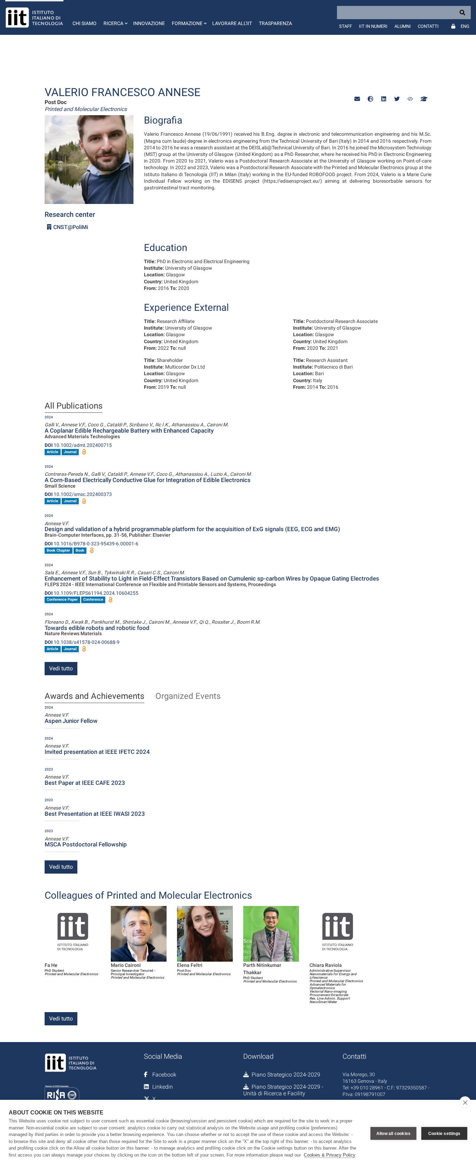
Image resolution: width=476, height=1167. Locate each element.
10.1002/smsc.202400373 (78, 494)
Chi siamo (84, 23)
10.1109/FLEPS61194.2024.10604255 (91, 593)
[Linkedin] (383, 99)
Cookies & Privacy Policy (329, 1155)
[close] (465, 1102)
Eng (465, 26)
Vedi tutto (61, 668)
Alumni (402, 26)
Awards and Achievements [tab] (94, 696)
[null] (370, 99)
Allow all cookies (393, 1133)
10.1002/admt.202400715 (78, 445)
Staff (345, 26)
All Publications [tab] (73, 406)
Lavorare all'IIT (232, 23)
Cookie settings (444, 1133)
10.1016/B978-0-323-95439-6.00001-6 (91, 543)
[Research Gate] (410, 99)
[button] (115, 17)
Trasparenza (275, 23)
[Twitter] (397, 99)
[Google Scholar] (423, 99)
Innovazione (149, 23)
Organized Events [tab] (188, 696)
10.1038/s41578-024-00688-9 (82, 642)
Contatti (428, 26)
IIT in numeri (373, 26)
